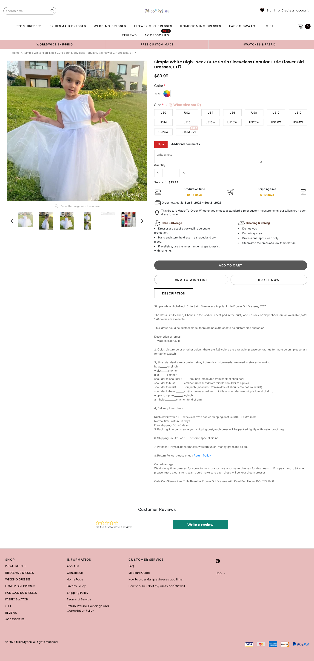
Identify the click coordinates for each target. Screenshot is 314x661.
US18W (232, 122)
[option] (54, 44)
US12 (297, 112)
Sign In (272, 10)
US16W (210, 122)
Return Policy (202, 455)
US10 (276, 112)
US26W (163, 132)
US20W (254, 122)
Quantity (159, 165)
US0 (163, 112)
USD (219, 573)
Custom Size (187, 132)
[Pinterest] (218, 560)
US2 (187, 112)
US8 (254, 112)
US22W (276, 122)
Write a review (200, 524)
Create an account (295, 10)
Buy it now (269, 280)
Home (16, 52)
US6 (232, 112)
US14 (163, 122)
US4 (210, 112)
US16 (187, 122)
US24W (298, 122)
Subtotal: (160, 182)
